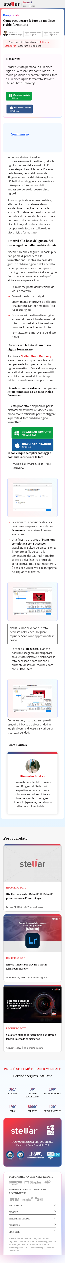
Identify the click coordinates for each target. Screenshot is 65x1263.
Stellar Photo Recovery (36, 356)
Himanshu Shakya (15, 35)
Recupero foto (11, 15)
